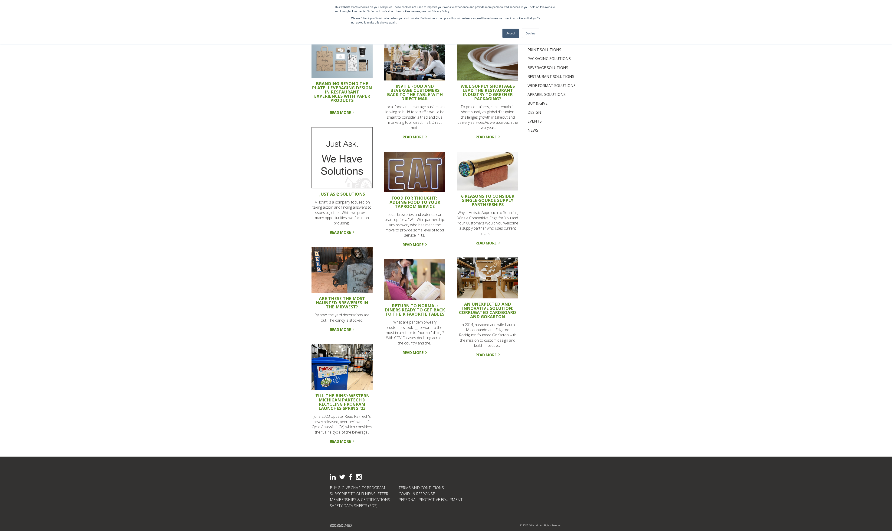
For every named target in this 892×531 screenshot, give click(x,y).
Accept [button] (510, 33)
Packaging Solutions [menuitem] (549, 58)
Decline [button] (530, 33)
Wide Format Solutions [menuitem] (552, 85)
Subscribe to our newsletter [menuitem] (359, 493)
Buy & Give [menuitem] (538, 103)
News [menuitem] (533, 130)
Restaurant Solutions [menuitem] (551, 76)
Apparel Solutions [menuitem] (547, 94)
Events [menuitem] (535, 121)
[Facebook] (350, 477)
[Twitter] (342, 477)
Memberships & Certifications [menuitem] (360, 499)
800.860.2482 (341, 525)
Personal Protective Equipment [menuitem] (430, 499)
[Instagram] (359, 477)
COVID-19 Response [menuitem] (417, 493)
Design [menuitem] (534, 112)
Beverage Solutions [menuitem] (548, 67)
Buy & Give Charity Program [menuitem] (357, 487)
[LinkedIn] (333, 477)
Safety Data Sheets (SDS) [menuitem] (353, 505)
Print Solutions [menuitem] (544, 49)
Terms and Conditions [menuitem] (421, 487)
